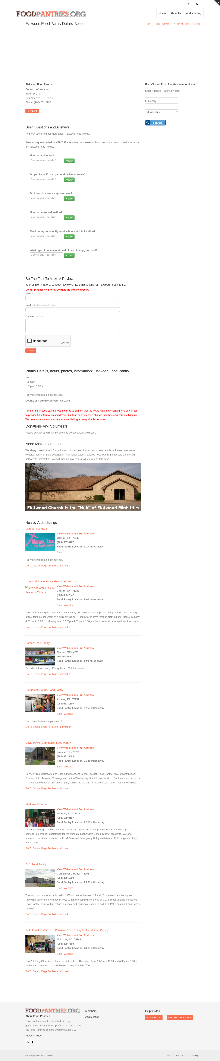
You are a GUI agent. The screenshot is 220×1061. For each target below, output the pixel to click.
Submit (30, 350)
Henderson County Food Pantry (44, 689)
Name (32, 293)
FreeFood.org (153, 1017)
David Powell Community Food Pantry (48, 742)
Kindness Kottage (36, 804)
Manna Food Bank (36, 528)
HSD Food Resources (180, 1017)
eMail (41, 305)
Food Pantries (51, 15)
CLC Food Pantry (35, 864)
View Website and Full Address (75, 533)
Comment (34, 316)
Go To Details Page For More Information (48, 565)
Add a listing (193, 13)
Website (68, 605)
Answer (69, 160)
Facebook (32, 111)
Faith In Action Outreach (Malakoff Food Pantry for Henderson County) (67, 930)
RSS (27, 1041)
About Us (175, 13)
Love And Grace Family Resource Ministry (50, 581)
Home (162, 13)
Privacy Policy (33, 1035)
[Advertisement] (110, 51)
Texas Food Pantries (164, 24)
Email (60, 552)
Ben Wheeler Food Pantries (188, 24)
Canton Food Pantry (37, 643)
